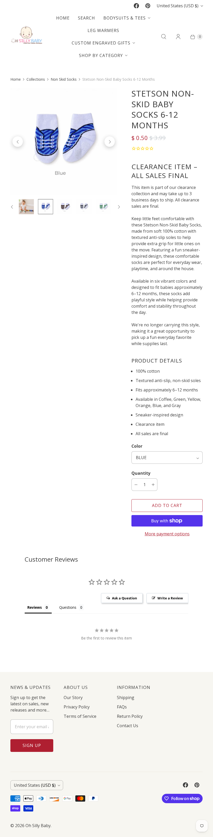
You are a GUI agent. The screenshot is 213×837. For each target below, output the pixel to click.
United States (177, 6)
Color (136, 446)
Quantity (140, 473)
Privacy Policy (77, 707)
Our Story (73, 697)
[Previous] (17, 141)
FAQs (122, 707)
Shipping (125, 697)
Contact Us (127, 725)
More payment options (167, 534)
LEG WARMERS (103, 30)
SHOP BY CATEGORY (101, 55)
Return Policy (130, 716)
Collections (35, 79)
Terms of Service (80, 716)
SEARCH (86, 18)
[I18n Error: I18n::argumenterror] (45, 206)
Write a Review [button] (170, 598)
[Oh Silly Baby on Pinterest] (148, 5)
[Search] (163, 36)
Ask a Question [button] (124, 598)
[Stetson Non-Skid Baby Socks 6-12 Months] (63, 141)
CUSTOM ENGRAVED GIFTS (101, 43)
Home (15, 79)
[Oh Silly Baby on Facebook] (136, 5)
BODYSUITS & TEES (124, 18)
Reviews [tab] (34, 607)
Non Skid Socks (64, 79)
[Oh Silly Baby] (26, 36)
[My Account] (178, 36)
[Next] (109, 141)
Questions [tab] (67, 607)
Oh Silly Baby (38, 825)
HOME (63, 18)
